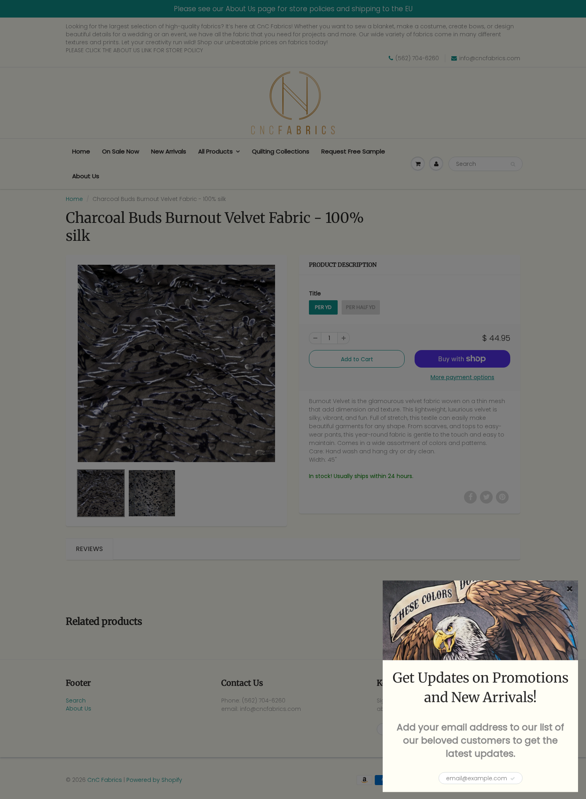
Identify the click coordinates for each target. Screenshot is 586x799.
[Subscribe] (512, 778)
